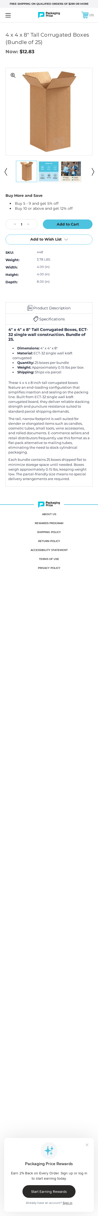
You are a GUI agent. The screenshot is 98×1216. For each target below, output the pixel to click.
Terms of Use (49, 559)
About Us (49, 514)
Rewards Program (49, 523)
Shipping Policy (49, 532)
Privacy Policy (49, 568)
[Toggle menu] (14, 15)
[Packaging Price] (49, 15)
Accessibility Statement (49, 550)
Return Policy (49, 541)
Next (92, 171)
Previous (5, 171)
